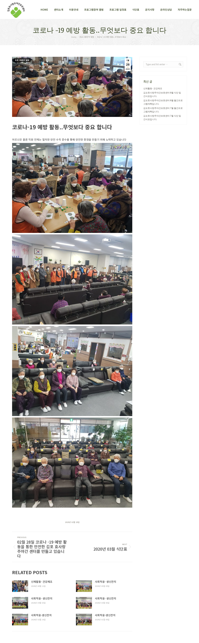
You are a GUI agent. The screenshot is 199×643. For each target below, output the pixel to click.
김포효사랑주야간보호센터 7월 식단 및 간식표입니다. (162, 117)
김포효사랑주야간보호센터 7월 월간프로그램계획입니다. (163, 110)
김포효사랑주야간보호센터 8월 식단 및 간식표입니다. (162, 94)
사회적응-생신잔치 (41, 615)
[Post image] (20, 586)
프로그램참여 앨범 (22, 60)
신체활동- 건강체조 (41, 581)
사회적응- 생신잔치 (105, 581)
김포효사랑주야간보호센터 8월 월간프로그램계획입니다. (163, 102)
